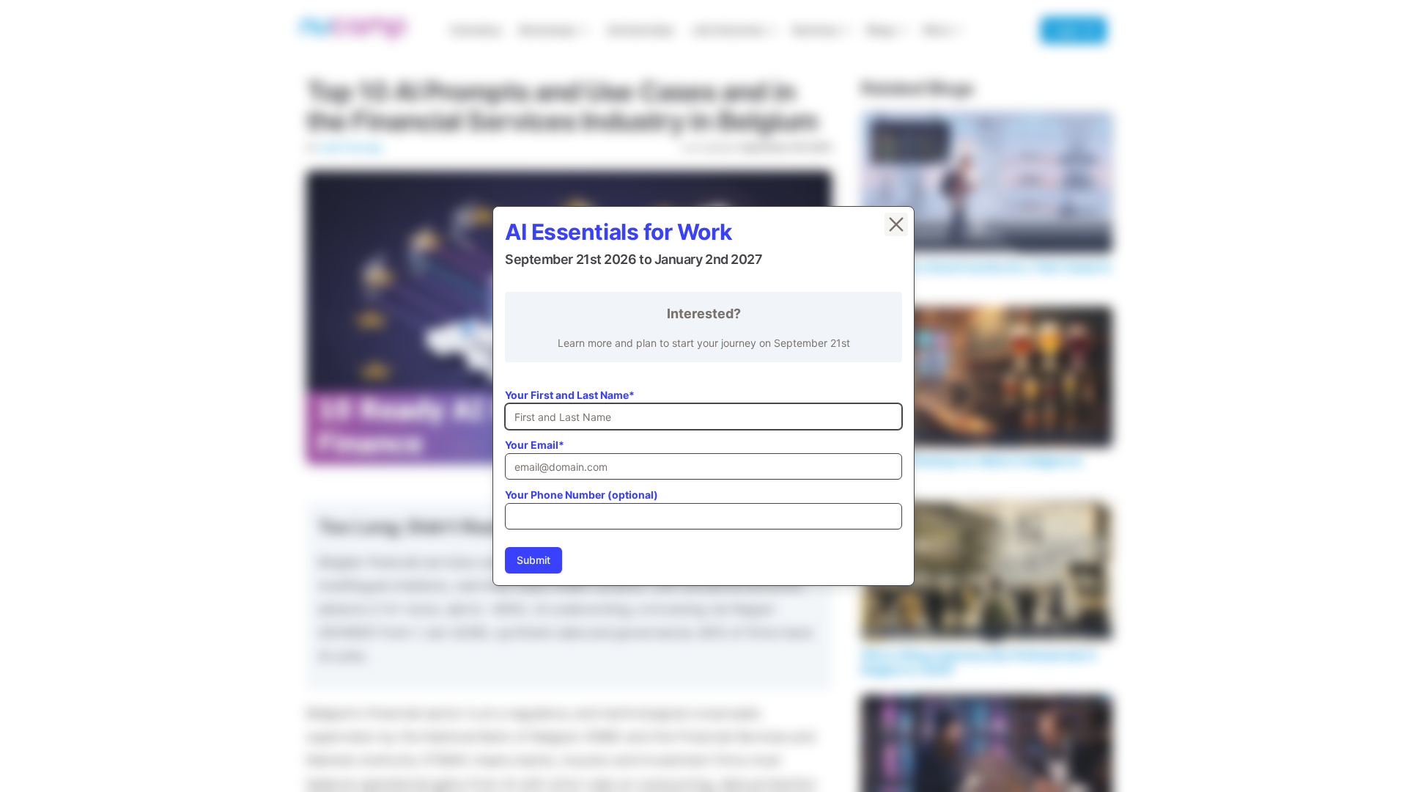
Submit (533, 560)
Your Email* (534, 445)
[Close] (896, 224)
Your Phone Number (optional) (581, 494)
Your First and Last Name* (570, 395)
